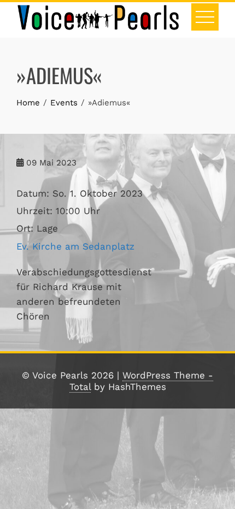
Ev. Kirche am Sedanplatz (75, 246)
